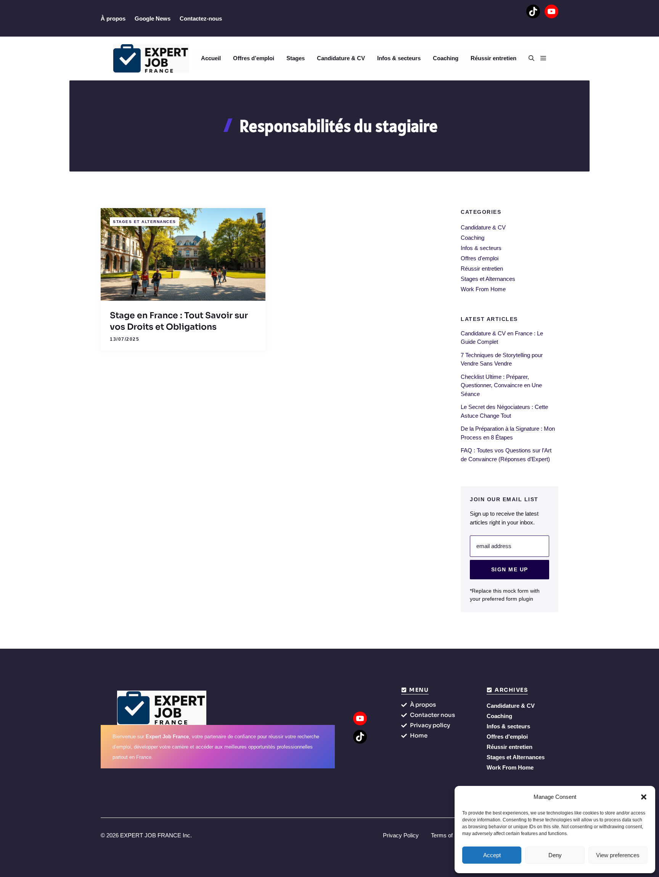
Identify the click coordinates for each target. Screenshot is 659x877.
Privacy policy (430, 725)
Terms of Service (452, 835)
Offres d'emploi (479, 258)
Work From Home (483, 289)
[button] (644, 797)
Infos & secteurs (399, 58)
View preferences (618, 855)
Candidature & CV (341, 58)
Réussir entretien (493, 58)
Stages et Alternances (144, 222)
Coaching (445, 58)
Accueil (211, 58)
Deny (555, 855)
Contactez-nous (201, 18)
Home (419, 735)
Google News (152, 18)
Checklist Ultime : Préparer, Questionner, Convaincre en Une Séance (501, 385)
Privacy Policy (401, 835)
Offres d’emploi (253, 58)
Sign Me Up (509, 569)
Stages (295, 58)
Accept (492, 855)
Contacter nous (432, 714)
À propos (113, 18)
